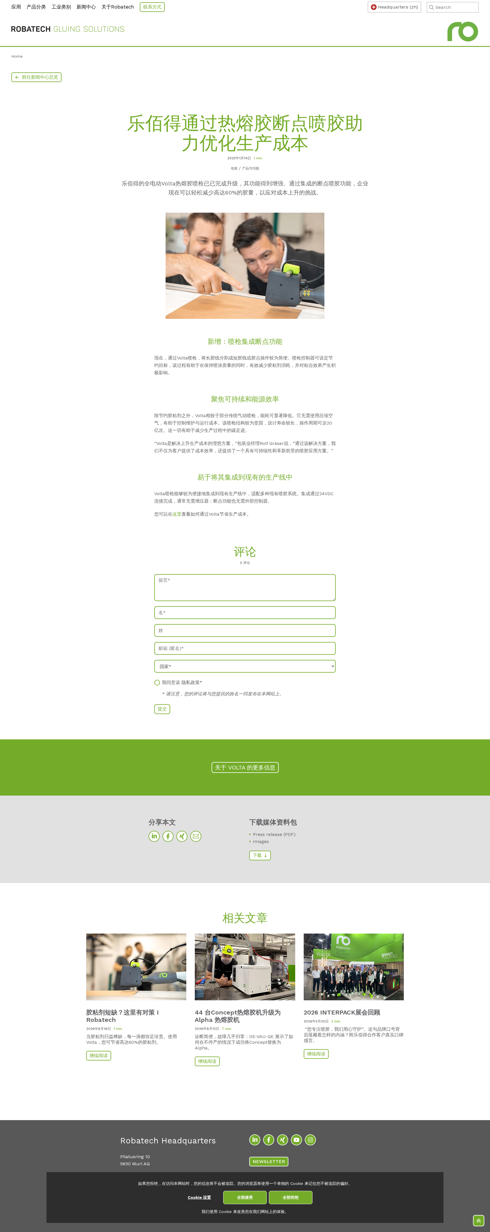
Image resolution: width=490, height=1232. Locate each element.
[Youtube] (296, 1139)
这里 (176, 514)
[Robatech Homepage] (67, 30)
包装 (234, 168)
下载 (257, 855)
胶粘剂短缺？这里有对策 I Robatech (122, 1016)
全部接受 (245, 1197)
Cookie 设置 (199, 1197)
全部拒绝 (291, 1197)
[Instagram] (310, 1139)
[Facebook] (168, 836)
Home (17, 56)
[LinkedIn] (154, 836)
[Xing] (181, 836)
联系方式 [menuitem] (152, 7)
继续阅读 (99, 1055)
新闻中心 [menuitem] (86, 7)
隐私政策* (191, 682)
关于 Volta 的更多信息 (245, 767)
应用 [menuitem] (16, 7)
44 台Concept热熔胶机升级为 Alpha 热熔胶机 (238, 1016)
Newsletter (269, 1161)
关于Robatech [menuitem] (118, 7)
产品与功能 (250, 168)
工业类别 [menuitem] (61, 7)
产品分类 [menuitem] (36, 7)
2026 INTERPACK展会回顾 (342, 1012)
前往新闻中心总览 (40, 77)
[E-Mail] (195, 836)
